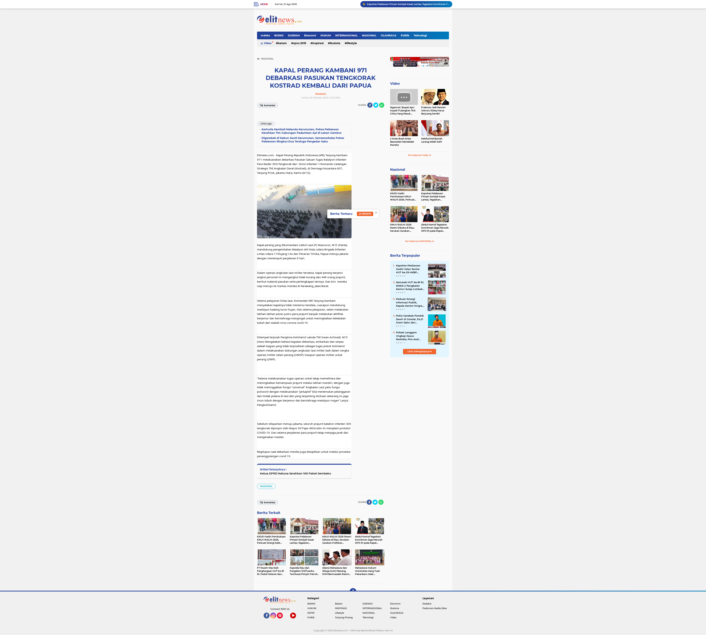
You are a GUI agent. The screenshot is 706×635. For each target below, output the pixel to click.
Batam (282, 43)
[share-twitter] (375, 105)
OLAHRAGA (388, 35)
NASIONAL (369, 35)
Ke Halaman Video (418, 155)
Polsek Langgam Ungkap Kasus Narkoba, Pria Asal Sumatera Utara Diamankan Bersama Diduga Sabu (409, 336)
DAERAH (294, 35)
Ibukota (335, 43)
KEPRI (311, 612)
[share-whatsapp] (381, 105)
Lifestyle (352, 43)
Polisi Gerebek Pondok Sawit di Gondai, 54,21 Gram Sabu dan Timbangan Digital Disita (410, 319)
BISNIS (279, 35)
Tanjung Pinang (344, 617)
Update (366, 213)
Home (264, 4)
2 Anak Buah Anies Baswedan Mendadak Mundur (402, 141)
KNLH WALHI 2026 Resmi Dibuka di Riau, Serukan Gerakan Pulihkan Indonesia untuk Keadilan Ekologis (408, 4)
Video (268, 43)
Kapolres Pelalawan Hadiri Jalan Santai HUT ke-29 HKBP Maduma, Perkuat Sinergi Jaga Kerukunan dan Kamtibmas (408, 269)
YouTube (295, 620)
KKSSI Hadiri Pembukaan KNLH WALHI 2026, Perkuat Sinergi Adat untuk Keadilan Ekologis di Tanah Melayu (402, 196)
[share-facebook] (369, 105)
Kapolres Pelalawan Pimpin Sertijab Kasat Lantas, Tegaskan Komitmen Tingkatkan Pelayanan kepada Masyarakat (434, 196)
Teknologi (420, 35)
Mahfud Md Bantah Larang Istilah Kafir (431, 140)
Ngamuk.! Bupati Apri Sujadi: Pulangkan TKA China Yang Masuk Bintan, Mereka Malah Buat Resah (403, 110)
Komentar (269, 105)
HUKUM (325, 35)
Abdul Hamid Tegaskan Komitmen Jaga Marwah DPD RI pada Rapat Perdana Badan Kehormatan (435, 227)
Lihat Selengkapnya (419, 351)
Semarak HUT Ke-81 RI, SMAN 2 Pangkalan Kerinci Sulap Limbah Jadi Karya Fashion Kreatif (410, 286)
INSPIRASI (318, 43)
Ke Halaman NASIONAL (418, 241)
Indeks (265, 35)
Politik (405, 35)
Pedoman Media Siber (434, 608)
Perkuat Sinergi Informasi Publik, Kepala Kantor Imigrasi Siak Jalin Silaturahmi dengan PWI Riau (410, 302)
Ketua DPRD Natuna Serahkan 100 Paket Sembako (295, 473)
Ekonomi (310, 35)
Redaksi (426, 603)
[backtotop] (353, 591)
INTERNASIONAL (346, 35)
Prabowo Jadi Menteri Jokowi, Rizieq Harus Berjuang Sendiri (433, 110)
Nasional (397, 170)
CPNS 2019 (299, 43)
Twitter (288, 614)
